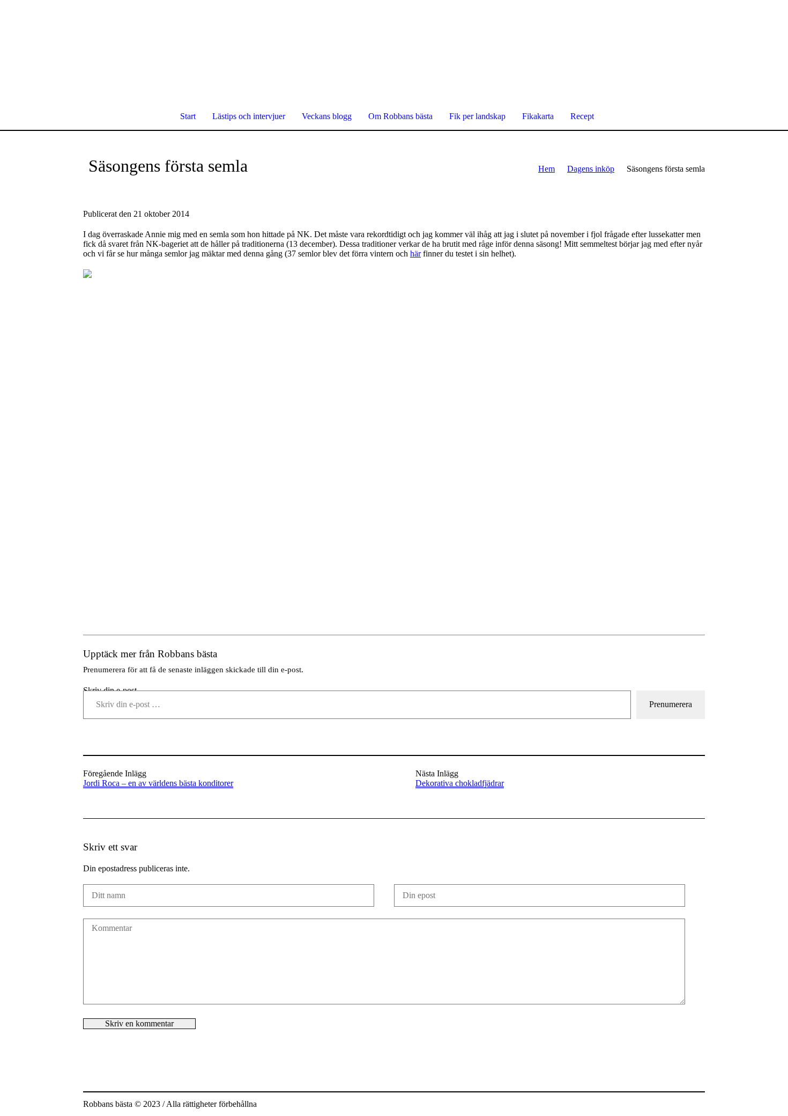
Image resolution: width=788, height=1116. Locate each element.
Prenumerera (670, 704)
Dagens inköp (590, 168)
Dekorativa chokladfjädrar (459, 783)
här (415, 253)
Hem (546, 168)
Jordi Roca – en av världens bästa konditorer (158, 783)
